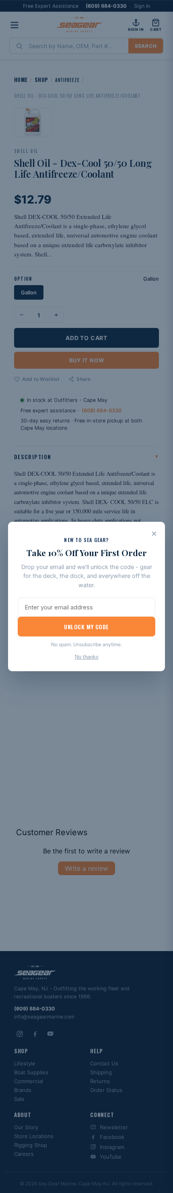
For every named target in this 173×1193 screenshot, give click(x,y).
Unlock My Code (86, 626)
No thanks (87, 657)
